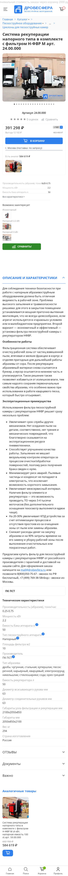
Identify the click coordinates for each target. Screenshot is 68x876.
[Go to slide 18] (53, 104)
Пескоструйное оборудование (22, 23)
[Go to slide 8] (30, 104)
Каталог (22, 19)
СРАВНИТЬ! (24, 246)
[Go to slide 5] (23, 104)
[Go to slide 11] (37, 104)
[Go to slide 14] (44, 104)
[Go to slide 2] (16, 104)
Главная (7, 19)
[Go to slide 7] (28, 104)
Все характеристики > (13, 196)
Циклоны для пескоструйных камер (25, 27)
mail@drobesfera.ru (33, 570)
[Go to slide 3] (18, 104)
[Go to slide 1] (14, 104)
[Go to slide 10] (35, 104)
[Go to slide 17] (51, 104)
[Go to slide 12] (39, 104)
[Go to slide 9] (32, 104)
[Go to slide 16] (49, 104)
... (50, 23)
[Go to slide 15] (46, 104)
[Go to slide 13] (42, 104)
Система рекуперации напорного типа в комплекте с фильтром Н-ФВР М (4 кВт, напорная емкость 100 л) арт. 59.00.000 (15, 830)
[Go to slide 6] (25, 104)
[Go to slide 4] (21, 104)
